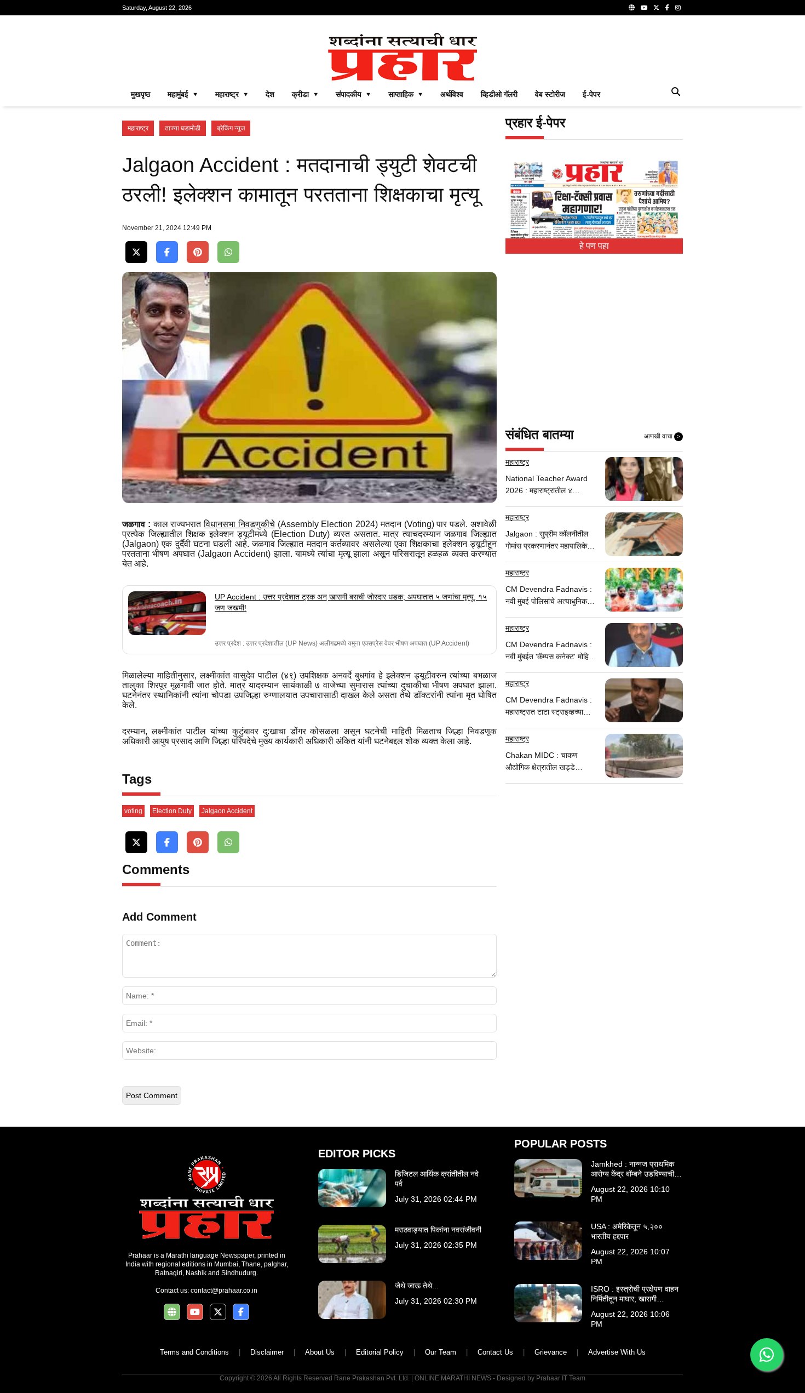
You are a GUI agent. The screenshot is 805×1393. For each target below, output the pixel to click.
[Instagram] (678, 7)
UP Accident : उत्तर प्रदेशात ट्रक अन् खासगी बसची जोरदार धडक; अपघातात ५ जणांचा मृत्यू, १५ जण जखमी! (351, 602)
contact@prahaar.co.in (224, 1290)
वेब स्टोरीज (550, 94)
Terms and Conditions (194, 1352)
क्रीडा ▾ (305, 94)
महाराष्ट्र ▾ (231, 94)
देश (270, 94)
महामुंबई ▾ (183, 94)
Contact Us (495, 1352)
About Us (320, 1352)
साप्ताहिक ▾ (405, 94)
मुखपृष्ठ (140, 94)
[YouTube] (644, 7)
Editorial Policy (380, 1352)
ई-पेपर (591, 94)
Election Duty (172, 811)
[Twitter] (656, 7)
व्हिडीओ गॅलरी (499, 94)
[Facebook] (667, 7)
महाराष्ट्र (138, 128)
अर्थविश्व (451, 94)
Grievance (550, 1352)
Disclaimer (267, 1352)
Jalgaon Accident (227, 811)
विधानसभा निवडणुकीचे (239, 524)
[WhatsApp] (228, 252)
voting (133, 811)
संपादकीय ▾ (353, 94)
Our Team (440, 1352)
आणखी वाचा (662, 436)
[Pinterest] (198, 252)
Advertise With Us (617, 1352)
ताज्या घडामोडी (182, 128)
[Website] (632, 7)
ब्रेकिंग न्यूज (231, 128)
